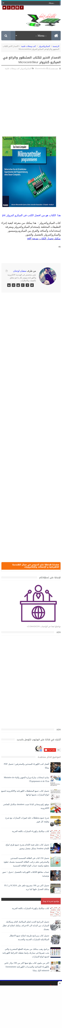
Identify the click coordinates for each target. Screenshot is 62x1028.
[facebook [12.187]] (22, 8)
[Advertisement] (31, 97)
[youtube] (13, 8)
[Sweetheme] (32, 285)
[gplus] (9, 8)
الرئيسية (56, 46)
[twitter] (4, 8)
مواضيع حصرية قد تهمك (51, 901)
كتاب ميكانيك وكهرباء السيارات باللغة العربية (30, 831)
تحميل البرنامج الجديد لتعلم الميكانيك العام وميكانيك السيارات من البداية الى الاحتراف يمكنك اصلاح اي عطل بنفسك (25, 925)
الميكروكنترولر (44, 46)
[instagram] (17, 8)
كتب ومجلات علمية (28, 46)
